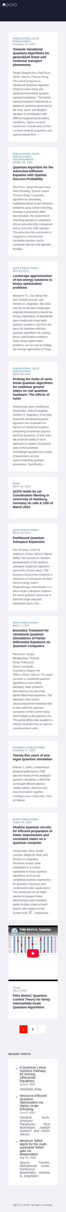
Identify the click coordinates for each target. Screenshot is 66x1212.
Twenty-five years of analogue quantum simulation (32, 757)
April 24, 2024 (21, 271)
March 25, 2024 (22, 486)
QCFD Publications (26, 268)
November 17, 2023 (24, 750)
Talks (17, 988)
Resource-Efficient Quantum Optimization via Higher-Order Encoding (33, 1102)
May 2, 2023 (20, 990)
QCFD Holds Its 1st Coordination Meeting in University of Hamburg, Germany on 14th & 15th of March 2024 (33, 499)
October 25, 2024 (23, 162)
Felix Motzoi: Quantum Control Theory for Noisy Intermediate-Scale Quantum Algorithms (31, 1001)
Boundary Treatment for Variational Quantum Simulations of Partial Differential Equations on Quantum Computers (31, 638)
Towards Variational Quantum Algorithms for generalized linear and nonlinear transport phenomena (31, 57)
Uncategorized (23, 159)
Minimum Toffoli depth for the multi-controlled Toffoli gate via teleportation (34, 1147)
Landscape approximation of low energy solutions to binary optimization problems (32, 281)
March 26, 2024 (22, 374)
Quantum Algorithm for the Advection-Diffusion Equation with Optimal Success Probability (33, 173)
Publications (22, 38)
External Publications (29, 747)
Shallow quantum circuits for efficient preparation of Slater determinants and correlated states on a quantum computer (32, 835)
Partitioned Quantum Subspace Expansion (29, 540)
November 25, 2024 (24, 44)
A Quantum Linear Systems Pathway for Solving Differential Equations (33, 1074)
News (16, 483)
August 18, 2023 (22, 822)
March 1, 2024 (21, 625)
